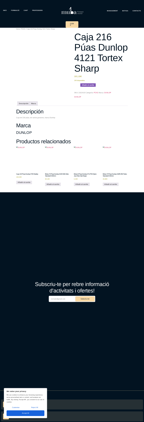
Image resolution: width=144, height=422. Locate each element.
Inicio (18, 29)
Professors (37, 10)
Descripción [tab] (24, 103)
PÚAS (23, 29)
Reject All (34, 407)
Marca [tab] (33, 103)
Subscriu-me (85, 299)
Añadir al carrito (88, 85)
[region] (25, 403)
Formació (15, 10)
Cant (26, 10)
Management (112, 11)
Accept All (25, 413)
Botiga (125, 11)
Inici (5, 10)
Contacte (137, 11)
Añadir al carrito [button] (24, 182)
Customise (15, 407)
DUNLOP (107, 93)
